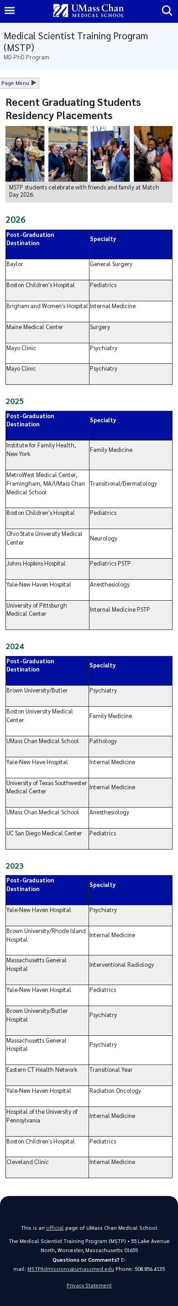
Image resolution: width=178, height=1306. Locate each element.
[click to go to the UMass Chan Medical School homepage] (88, 11)
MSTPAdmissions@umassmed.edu (70, 1268)
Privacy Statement (89, 1285)
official (55, 1227)
